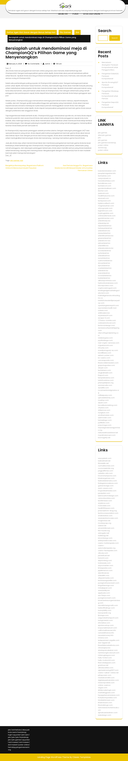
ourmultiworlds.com (106, 466)
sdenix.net (102, 525)
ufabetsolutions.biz (105, 248)
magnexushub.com (106, 206)
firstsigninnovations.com (108, 483)
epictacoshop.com (106, 625)
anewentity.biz (104, 590)
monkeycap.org (104, 523)
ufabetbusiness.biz (105, 235)
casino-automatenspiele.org (106, 546)
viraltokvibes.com (105, 515)
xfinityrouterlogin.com (107, 690)
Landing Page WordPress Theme (53, 757)
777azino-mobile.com (107, 320)
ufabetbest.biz (104, 255)
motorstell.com (104, 505)
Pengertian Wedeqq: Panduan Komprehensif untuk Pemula (110, 95)
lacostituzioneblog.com (107, 405)
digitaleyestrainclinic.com (108, 680)
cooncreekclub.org (106, 468)
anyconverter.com (105, 565)
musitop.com (103, 400)
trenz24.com (103, 558)
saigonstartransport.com (108, 618)
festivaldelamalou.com (107, 481)
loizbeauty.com (104, 563)
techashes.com (104, 176)
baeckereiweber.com (107, 171)
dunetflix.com (103, 388)
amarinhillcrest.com (106, 528)
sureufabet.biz (104, 258)
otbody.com (103, 553)
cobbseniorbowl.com (107, 323)
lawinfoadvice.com (106, 380)
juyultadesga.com (105, 340)
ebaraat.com (103, 198)
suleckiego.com (104, 715)
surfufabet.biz (103, 253)
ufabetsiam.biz (104, 230)
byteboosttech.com (106, 203)
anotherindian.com (106, 415)
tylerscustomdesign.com (108, 495)
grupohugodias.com (106, 365)
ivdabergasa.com (105, 338)
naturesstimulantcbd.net (108, 432)
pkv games (14, 160)
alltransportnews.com (107, 280)
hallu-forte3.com (105, 658)
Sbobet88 (63, 13)
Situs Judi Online (91, 13)
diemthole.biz (103, 573)
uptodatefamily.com (106, 398)
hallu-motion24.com (106, 660)
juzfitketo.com (103, 422)
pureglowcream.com (107, 598)
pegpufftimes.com (105, 471)
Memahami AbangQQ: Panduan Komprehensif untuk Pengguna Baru (110, 66)
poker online (103, 145)
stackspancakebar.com (108, 650)
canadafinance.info (106, 633)
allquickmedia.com (106, 578)
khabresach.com (105, 702)
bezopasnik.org (104, 613)
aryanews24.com (105, 315)
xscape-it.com (104, 318)
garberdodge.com (106, 486)
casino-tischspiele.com (107, 550)
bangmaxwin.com (105, 620)
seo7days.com (104, 595)
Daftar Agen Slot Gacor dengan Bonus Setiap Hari (31, 32)
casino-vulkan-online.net (108, 672)
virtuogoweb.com (105, 208)
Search (104, 31)
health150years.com (106, 508)
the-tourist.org (104, 530)
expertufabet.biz (104, 225)
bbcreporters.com (105, 285)
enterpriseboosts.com (107, 540)
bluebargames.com (106, 478)
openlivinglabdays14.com (108, 305)
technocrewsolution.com (108, 513)
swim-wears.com (105, 488)
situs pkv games (104, 135)
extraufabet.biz (104, 243)
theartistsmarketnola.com (108, 645)
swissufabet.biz (104, 233)
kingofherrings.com (106, 585)
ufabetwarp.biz (104, 221)
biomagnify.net (104, 437)
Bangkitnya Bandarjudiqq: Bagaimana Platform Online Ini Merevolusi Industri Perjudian (25, 166)
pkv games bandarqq (107, 142)
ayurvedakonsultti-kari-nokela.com (107, 309)
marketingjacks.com (106, 692)
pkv (99, 137)
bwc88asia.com (104, 353)
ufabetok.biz (103, 270)
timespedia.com (105, 568)
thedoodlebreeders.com (108, 363)
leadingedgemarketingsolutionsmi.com (109, 291)
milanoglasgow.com (106, 655)
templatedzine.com (106, 378)
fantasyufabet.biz (105, 228)
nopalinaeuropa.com (107, 435)
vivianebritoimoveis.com (108, 518)
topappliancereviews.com (109, 695)
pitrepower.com (104, 675)
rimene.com (103, 638)
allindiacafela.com (105, 668)
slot (21, 160)
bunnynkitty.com (104, 610)
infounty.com (103, 348)
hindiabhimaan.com (106, 700)
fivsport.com (103, 375)
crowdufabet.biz (104, 275)
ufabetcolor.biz (104, 240)
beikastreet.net (104, 461)
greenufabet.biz (104, 238)
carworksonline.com (106, 498)
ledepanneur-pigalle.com (108, 640)
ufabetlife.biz (103, 245)
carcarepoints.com (106, 360)
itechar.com (103, 191)
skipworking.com (105, 560)
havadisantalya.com (106, 181)
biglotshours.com (105, 211)
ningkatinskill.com (105, 373)
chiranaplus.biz (104, 648)
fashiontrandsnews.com (108, 283)
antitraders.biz (104, 313)
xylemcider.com (104, 417)
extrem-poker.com (106, 355)
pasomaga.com (104, 425)
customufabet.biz (105, 260)
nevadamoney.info (106, 635)
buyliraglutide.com (105, 213)
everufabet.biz (104, 273)
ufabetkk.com (103, 575)
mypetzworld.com (105, 345)
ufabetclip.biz (103, 223)
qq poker (17, 735)
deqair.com (103, 368)
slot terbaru (16, 730)
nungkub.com (103, 412)
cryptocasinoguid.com (107, 288)
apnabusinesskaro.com (108, 712)
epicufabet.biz (104, 265)
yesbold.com (103, 193)
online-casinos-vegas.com (104, 686)
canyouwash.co (104, 178)
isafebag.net (103, 535)
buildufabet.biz (104, 278)
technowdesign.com (106, 325)
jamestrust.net (104, 555)
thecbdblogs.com (105, 705)
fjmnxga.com (103, 615)
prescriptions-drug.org (107, 510)
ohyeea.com (103, 407)
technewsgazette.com (107, 580)
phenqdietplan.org (105, 383)
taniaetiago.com (105, 420)
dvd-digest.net (104, 643)
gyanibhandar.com (106, 218)
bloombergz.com (105, 538)
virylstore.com (104, 503)
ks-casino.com (104, 358)
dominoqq (102, 147)
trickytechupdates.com (107, 697)
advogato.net (103, 533)
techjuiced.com (104, 201)
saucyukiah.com (104, 458)
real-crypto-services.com (108, 343)
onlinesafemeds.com (107, 216)
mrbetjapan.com (105, 588)
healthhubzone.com (106, 196)
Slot (77, 32)
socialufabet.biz (104, 250)
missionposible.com (106, 682)
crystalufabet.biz (105, 268)
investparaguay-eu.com (108, 350)
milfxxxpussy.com (105, 395)
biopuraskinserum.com (107, 628)
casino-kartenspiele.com (108, 543)
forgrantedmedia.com (107, 491)
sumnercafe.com (105, 385)
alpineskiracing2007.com (108, 670)
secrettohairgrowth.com (108, 605)
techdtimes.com (104, 183)
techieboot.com (104, 186)
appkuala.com (104, 593)
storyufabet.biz (104, 263)
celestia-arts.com (105, 473)
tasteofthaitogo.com (106, 608)
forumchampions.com (107, 476)
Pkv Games (65, 32)
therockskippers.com (106, 663)
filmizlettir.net (103, 463)
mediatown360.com (106, 677)
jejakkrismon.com (105, 570)
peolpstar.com (104, 493)
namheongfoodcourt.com (108, 653)
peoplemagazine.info (107, 173)
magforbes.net (104, 520)
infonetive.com (104, 623)
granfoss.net (103, 665)
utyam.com (102, 403)
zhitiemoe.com (104, 410)
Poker (75, 13)
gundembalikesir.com (107, 188)
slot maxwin (13, 742)
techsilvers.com (104, 370)
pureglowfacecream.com (108, 583)
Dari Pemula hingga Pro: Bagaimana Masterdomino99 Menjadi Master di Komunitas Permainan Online (73, 168)
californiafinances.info (107, 630)
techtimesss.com (105, 500)
